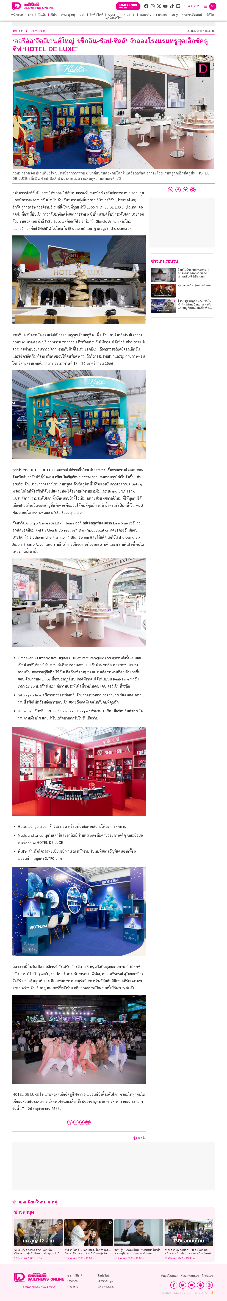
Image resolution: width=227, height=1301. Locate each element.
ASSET (113, 14)
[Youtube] (191, 1285)
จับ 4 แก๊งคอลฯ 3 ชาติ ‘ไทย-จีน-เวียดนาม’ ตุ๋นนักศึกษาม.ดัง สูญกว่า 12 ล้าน (37, 1253)
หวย (82, 14)
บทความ (146, 14)
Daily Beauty (38, 30)
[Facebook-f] (173, 1285)
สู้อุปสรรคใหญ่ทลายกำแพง (194, 285)
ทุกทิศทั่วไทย (114, 18)
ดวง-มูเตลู (68, 14)
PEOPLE (129, 14)
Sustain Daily (167, 14)
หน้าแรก (17, 14)
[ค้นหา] (212, 6)
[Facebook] (76, 1122)
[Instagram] (209, 1285)
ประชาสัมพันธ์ (192, 14)
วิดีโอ (210, 14)
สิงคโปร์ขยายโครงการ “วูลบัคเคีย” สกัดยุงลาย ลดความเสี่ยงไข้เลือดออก (193, 273)
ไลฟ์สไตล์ (96, 14)
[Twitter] (82, 1122)
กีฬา (54, 14)
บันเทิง (42, 14)
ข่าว (30, 14)
